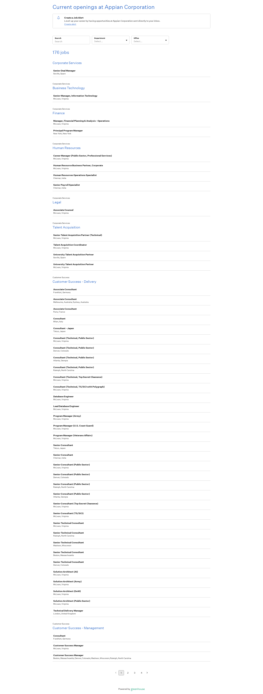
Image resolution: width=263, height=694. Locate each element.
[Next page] (147, 673)
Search (58, 38)
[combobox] (94, 41)
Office (136, 38)
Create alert (70, 24)
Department (99, 38)
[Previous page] (115, 673)
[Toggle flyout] (126, 40)
